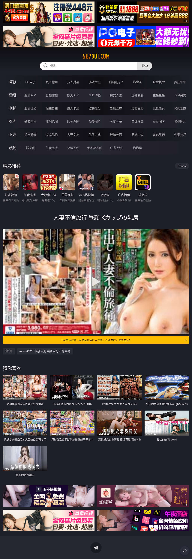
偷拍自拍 (52, 108)
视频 (12, 95)
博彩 (12, 81)
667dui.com (96, 56)
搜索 (145, 66)
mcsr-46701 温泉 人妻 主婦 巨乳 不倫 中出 (44, 351)
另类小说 (137, 135)
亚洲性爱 (30, 108)
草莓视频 (73, 148)
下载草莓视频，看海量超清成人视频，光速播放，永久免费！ (96, 340)
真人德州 (52, 82)
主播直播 (159, 95)
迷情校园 (116, 135)
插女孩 (30, 148)
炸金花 (137, 82)
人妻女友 (73, 135)
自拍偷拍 (52, 95)
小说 (12, 134)
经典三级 (137, 108)
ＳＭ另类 (180, 95)
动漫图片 (95, 121)
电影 (12, 108)
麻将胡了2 (116, 82)
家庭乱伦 (52, 135)
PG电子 (30, 82)
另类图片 (180, 121)
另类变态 (180, 108)
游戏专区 (95, 82)
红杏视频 (116, 148)
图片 (12, 121)
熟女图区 (159, 121)
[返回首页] (184, 550)
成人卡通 (73, 108)
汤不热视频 (94, 148)
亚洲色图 (52, 121)
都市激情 (30, 135)
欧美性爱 (95, 108)
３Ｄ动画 (95, 95)
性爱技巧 (180, 135)
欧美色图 (73, 121)
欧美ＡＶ (73, 95)
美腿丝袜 (116, 121)
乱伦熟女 (159, 108)
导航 (12, 147)
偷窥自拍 (30, 121)
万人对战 (73, 82)
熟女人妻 (116, 95)
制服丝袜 (116, 108)
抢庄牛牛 (180, 82)
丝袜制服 (137, 95)
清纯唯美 (137, 121)
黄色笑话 (159, 135)
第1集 (8, 351)
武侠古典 (95, 135)
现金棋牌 (159, 82)
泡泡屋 (137, 148)
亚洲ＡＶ (30, 95)
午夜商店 (52, 148)
